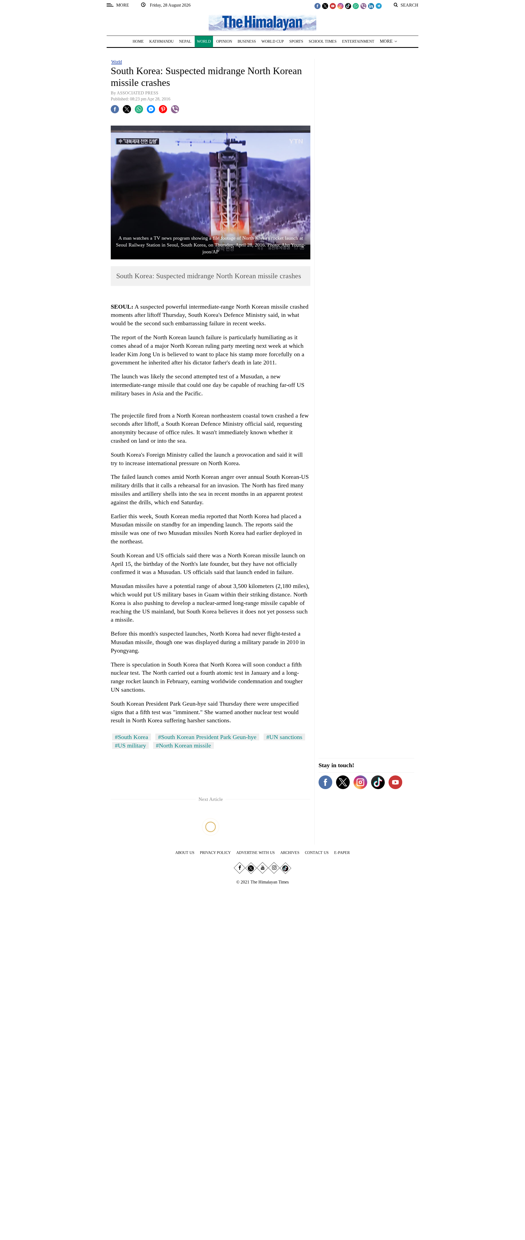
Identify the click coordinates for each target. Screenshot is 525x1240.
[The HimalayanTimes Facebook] (317, 5)
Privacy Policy (215, 853)
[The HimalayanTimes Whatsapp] (356, 5)
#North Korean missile (183, 745)
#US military (130, 745)
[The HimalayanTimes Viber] (363, 5)
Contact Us (317, 853)
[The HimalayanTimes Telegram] (379, 5)
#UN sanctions (284, 737)
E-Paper (342, 853)
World (116, 61)
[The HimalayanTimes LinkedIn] (371, 5)
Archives (289, 853)
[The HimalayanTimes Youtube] (333, 5)
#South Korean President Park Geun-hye (207, 737)
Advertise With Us (255, 853)
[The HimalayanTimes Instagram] (340, 5)
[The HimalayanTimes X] (325, 5)
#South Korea (131, 737)
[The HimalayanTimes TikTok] (348, 5)
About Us (184, 853)
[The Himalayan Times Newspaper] (262, 22)
